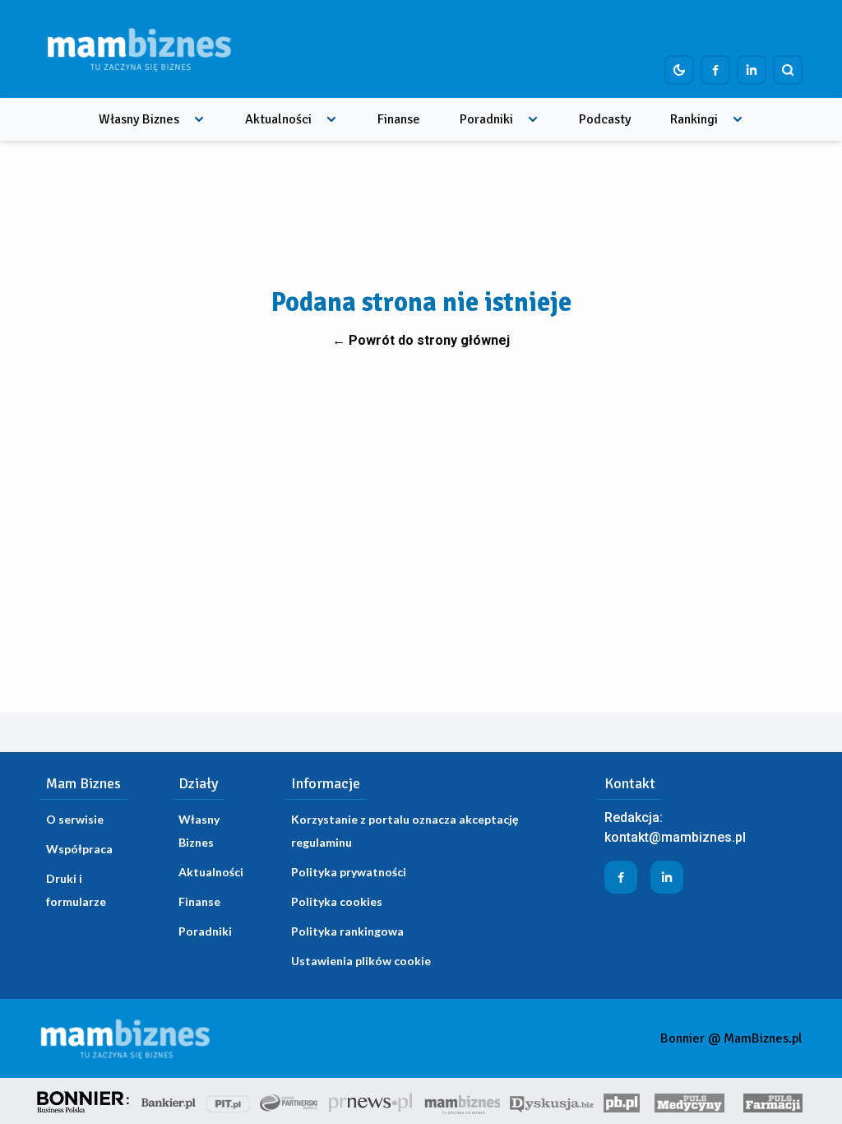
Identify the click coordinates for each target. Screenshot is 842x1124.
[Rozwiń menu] (199, 119)
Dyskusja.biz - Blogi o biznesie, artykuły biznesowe (552, 1101)
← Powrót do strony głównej (421, 340)
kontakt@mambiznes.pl (675, 837)
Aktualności (278, 119)
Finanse (398, 119)
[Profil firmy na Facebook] (715, 70)
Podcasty (605, 119)
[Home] (138, 49)
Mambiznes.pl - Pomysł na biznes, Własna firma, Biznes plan (462, 1101)
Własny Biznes (139, 119)
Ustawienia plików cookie (361, 961)
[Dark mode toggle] (679, 70)
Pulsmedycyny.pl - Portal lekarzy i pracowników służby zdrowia (689, 1101)
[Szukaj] (788, 70)
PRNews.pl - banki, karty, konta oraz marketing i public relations (371, 1101)
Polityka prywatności (348, 872)
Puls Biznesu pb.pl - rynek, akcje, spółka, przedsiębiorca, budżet (622, 1101)
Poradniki (486, 119)
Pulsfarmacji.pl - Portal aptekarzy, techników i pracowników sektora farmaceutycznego (772, 1101)
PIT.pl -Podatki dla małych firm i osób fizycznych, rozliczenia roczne (228, 1101)
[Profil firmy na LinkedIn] (751, 70)
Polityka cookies (336, 901)
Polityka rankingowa (347, 931)
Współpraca (79, 849)
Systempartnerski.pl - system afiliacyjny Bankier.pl (289, 1101)
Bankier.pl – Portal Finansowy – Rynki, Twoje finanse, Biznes (169, 1101)
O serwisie (75, 819)
